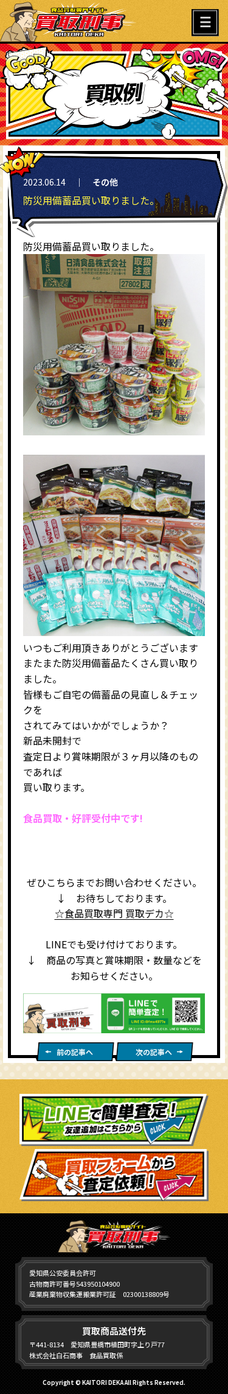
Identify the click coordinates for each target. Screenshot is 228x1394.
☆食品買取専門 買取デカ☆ (114, 913)
